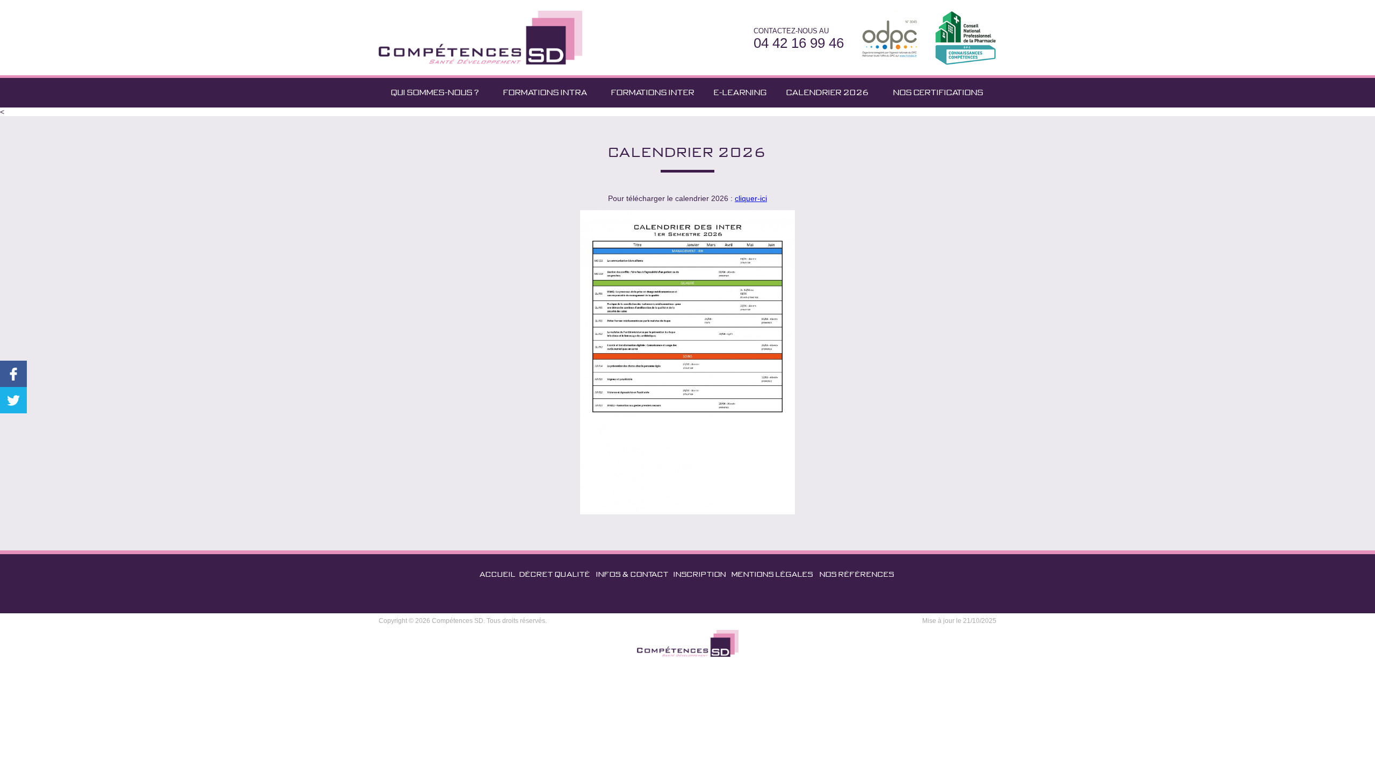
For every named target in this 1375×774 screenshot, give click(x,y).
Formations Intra (545, 92)
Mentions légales (772, 574)
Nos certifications (938, 92)
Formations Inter (652, 92)
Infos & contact (632, 574)
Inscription (700, 574)
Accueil (498, 574)
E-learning (740, 92)
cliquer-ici (751, 198)
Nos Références (857, 574)
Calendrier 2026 (827, 92)
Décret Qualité (554, 574)
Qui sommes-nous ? (435, 92)
